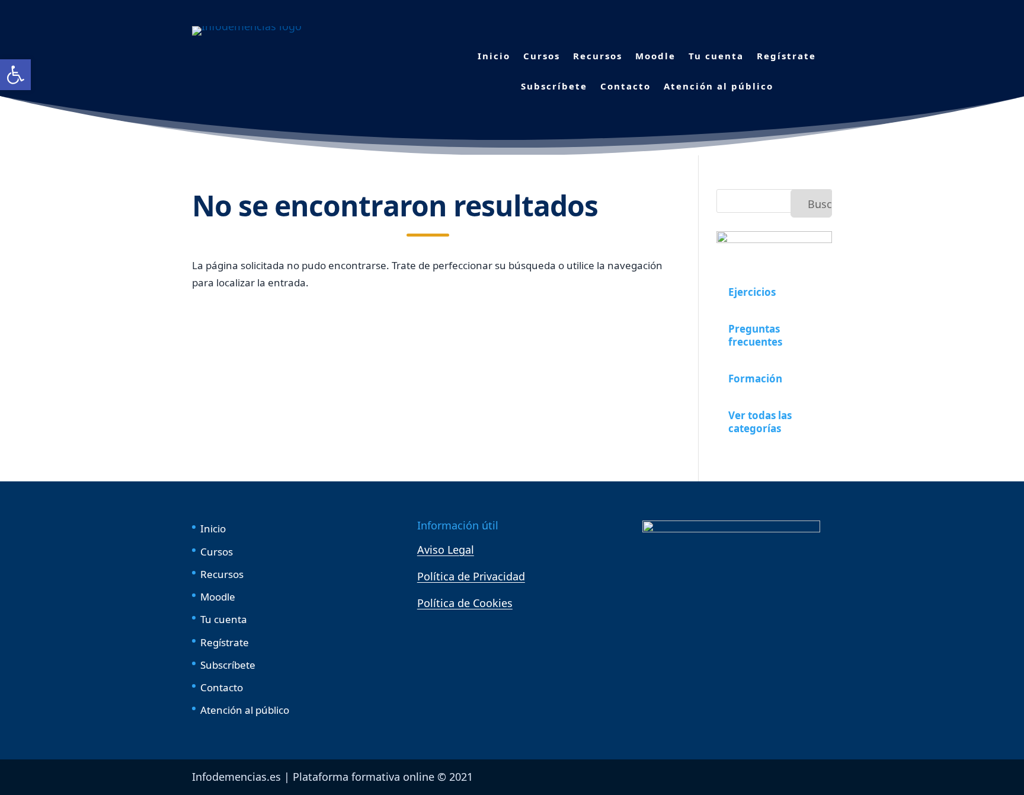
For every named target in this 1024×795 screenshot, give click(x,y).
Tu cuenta (716, 56)
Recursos (597, 56)
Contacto (625, 86)
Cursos (541, 56)
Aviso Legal (445, 549)
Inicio (494, 56)
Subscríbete (554, 86)
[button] (15, 74)
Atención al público (718, 86)
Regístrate (786, 56)
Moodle (655, 56)
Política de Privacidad (471, 576)
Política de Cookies (465, 603)
